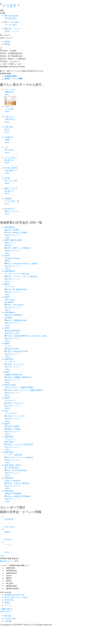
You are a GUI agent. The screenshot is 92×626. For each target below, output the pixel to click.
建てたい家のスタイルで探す (16, 597)
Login (6, 621)
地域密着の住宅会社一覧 (14, 595)
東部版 (7, 41)
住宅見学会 (8, 600)
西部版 (7, 44)
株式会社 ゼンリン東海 (9, 561)
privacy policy (10, 618)
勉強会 (7, 602)
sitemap (7, 615)
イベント (8, 605)
